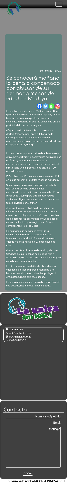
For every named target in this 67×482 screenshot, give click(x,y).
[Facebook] (39, 106)
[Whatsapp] (51, 106)
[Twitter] (45, 106)
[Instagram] (57, 106)
